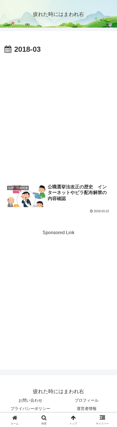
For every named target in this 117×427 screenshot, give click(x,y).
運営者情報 (87, 408)
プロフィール (87, 400)
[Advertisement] (58, 117)
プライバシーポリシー (30, 408)
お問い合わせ (30, 400)
